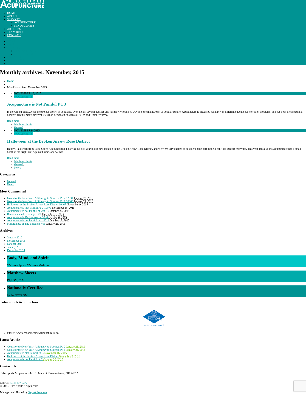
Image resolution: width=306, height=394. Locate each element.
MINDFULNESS (24, 25)
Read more (13, 120)
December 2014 (16, 250)
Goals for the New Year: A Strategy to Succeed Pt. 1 (36, 349)
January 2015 (14, 247)
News (17, 167)
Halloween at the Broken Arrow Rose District (48, 141)
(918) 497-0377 (18, 382)
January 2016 (14, 237)
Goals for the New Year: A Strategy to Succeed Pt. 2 (36, 346)
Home (10, 80)
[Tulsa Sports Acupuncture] (22, 6)
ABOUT (12, 16)
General (18, 127)
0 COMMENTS (23, 96)
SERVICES (14, 19)
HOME (11, 12)
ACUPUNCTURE (25, 22)
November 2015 (16, 240)
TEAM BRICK (16, 32)
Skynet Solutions (37, 392)
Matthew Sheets (23, 124)
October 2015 (14, 243)
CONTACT (14, 35)
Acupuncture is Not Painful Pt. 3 (36, 104)
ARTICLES (14, 28)
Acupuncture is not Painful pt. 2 (25, 359)
